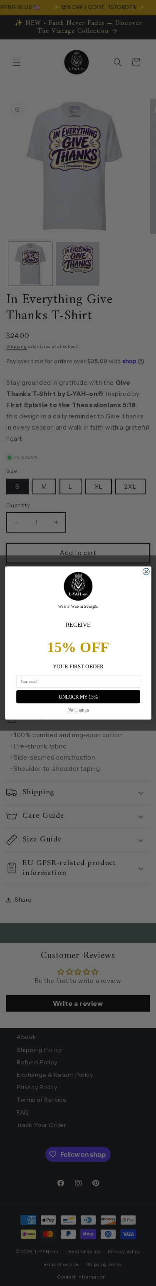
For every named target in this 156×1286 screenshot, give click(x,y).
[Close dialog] (146, 571)
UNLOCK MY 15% (78, 696)
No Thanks (78, 709)
